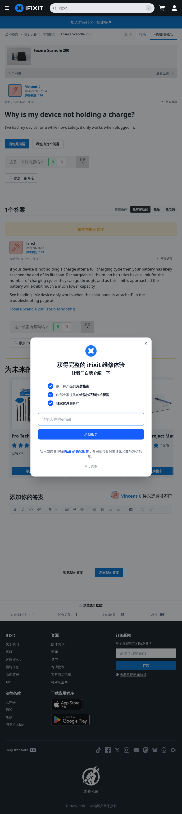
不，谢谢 (91, 466)
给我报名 (91, 434)
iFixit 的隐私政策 (76, 451)
